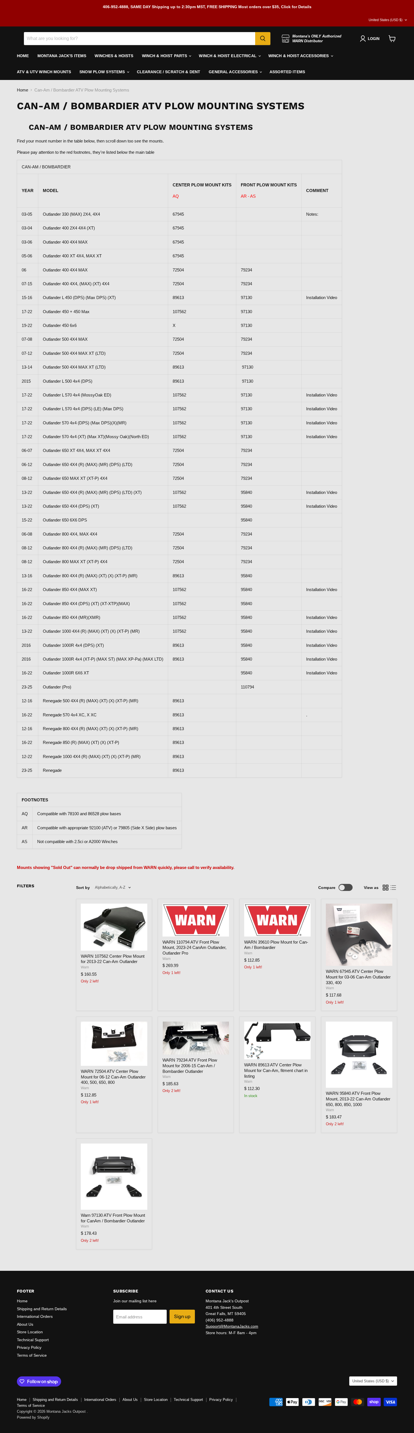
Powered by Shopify (33, 1417)
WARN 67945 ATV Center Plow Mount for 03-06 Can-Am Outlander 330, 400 (358, 977)
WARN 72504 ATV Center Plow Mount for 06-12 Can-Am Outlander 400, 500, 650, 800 (113, 1077)
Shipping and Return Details (42, 1309)
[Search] (262, 38)
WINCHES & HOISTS (114, 56)
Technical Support (33, 1340)
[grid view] (385, 888)
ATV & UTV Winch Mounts (44, 72)
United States (385, 20)
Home (22, 90)
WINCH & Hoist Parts (165, 56)
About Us (25, 1324)
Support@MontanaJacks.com (232, 1326)
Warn (85, 967)
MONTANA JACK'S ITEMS (61, 56)
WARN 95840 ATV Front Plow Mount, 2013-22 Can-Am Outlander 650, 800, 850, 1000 (358, 1099)
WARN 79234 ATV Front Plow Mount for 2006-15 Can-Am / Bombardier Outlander (190, 1065)
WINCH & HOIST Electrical (228, 56)
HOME (23, 56)
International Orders (35, 1316)
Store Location (30, 1332)
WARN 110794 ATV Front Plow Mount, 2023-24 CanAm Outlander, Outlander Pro (194, 947)
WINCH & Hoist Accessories (299, 56)
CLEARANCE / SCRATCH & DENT (169, 72)
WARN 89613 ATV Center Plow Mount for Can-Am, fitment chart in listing (276, 1070)
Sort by (83, 887)
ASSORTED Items (287, 72)
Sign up (182, 1316)
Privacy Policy (29, 1347)
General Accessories (234, 72)
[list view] (393, 888)
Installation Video (321, 297)
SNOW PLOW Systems (102, 72)
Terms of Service (32, 1355)
